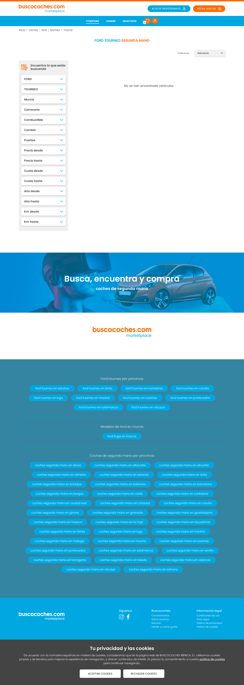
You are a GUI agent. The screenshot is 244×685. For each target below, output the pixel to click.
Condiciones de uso (208, 615)
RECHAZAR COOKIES (144, 674)
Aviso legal (203, 619)
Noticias (156, 623)
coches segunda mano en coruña (188, 503)
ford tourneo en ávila (97, 388)
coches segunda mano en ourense (184, 541)
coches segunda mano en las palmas (183, 522)
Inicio (22, 30)
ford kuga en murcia (122, 436)
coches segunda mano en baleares (120, 484)
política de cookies (212, 659)
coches (33, 30)
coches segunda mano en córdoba (125, 503)
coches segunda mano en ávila (184, 475)
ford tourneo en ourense (140, 398)
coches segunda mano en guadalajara (184, 513)
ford (44, 30)
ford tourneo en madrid (92, 398)
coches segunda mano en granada (117, 513)
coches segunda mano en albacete (120, 465)
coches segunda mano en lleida (62, 531)
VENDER (111, 21)
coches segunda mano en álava (58, 465)
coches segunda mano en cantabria (182, 494)
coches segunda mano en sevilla (190, 550)
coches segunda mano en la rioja (119, 522)
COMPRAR (92, 21)
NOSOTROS (130, 21)
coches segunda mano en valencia (185, 560)
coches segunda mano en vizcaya (90, 569)
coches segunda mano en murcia (122, 541)
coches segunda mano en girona (55, 513)
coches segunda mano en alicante (184, 465)
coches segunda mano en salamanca (126, 550)
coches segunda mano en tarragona (60, 560)
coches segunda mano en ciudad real (59, 503)
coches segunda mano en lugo (121, 531)
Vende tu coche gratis (164, 627)
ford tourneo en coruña (192, 388)
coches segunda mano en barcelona (185, 484)
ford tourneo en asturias (52, 388)
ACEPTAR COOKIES (100, 674)
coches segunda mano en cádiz (120, 494)
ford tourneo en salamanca (98, 407)
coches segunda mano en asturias (124, 475)
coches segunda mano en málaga (59, 541)
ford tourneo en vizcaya (148, 407)
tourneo (55, 30)
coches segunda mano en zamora (153, 569)
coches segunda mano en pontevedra (58, 550)
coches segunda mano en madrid (180, 531)
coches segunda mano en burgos (59, 494)
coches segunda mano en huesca (58, 522)
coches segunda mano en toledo (123, 560)
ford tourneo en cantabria (144, 388)
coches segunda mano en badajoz (56, 484)
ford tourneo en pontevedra (190, 398)
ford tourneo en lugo (48, 398)
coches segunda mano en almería (61, 475)
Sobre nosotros (160, 619)
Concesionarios (160, 615)
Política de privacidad (209, 623)
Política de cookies (207, 627)
